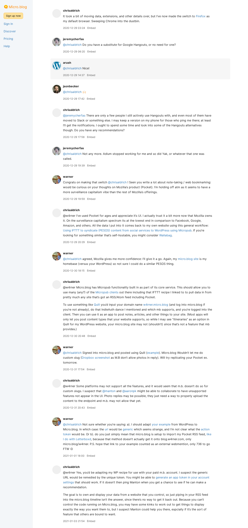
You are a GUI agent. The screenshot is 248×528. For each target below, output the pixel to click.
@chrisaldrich (72, 44)
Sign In (8, 24)
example (153, 352)
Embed (91, 27)
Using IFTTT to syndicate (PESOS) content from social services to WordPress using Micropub (127, 230)
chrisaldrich (71, 10)
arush (67, 62)
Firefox (201, 16)
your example (161, 424)
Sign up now (13, 15)
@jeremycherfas (74, 115)
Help (7, 46)
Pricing (8, 38)
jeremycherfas (73, 39)
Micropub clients (106, 292)
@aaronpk (129, 391)
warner (68, 176)
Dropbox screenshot (96, 357)
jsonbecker (71, 86)
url (106, 429)
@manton (108, 391)
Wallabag (165, 235)
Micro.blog (18, 7)
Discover (10, 31)
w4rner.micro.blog (155, 304)
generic (128, 429)
